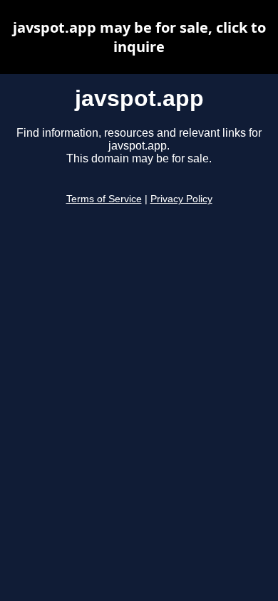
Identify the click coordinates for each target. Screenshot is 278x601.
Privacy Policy (181, 199)
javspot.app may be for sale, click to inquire (139, 37)
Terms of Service (104, 199)
